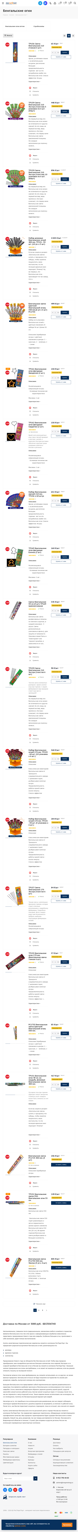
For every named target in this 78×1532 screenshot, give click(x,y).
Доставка (56, 1443)
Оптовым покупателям (61, 1460)
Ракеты (6, 1454)
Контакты (31, 1463)
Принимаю (67, 1525)
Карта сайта (32, 1465)
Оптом (55, 1456)
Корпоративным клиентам (63, 1463)
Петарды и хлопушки (11, 1448)
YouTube (15, 1490)
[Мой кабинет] (55, 3)
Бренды (31, 1460)
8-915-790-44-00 (62, 1478)
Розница (56, 1439)
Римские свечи (8, 1451)
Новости (31, 1445)
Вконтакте (5, 1490)
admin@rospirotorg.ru (64, 1483)
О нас (30, 1443)
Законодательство (60, 1465)
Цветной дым (8, 1463)
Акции (30, 1448)
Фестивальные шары (11, 1457)
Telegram (40, 3)
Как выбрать (58, 1448)
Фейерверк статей (35, 1454)
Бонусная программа (36, 1451)
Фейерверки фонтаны (11, 1460)
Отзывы (31, 1457)
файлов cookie (20, 1526)
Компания (32, 1439)
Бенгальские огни (10, 1443)
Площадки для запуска (62, 1451)
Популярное (8, 1439)
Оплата (55, 1445)
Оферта (31, 1468)
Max (45, 3)
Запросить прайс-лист (17, 1497)
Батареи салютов (9, 1445)
